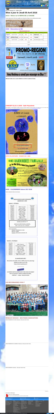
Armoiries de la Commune (9, 401)
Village (12, 5)
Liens (36, 5)
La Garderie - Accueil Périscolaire (23, 406)
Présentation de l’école (23, 401)
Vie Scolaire (20, 5)
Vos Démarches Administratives (17, 412)
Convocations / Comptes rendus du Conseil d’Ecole (24, 407)
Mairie (16, 5)
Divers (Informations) (15, 411)
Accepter (48, 413)
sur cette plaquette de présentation (36, 108)
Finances (14, 406)
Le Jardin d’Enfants (38, 404)
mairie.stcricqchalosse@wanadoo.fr (26, 398)
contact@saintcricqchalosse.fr (26, 399)
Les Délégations (15, 404)
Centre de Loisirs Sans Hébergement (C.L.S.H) (24, 403)
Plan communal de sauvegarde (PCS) (38, 406)
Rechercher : (40, 0)
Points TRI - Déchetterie (38, 403)
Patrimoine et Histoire (8, 403)
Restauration (29, 403)
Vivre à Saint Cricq (26, 5)
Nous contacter (37, 398)
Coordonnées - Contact (16, 401)
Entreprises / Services (30, 404)
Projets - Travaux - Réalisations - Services (16, 407)
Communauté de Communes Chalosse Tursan (16, 408)
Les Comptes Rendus (15, 405)
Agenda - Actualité (30, 401)
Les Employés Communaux (16, 409)
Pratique (32, 5)
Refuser (51, 413)
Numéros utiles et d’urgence (39, 401)
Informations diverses (23, 408)
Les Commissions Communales (17, 403)
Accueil (8, 5)
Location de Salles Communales (15, 410)
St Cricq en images (8, 404)
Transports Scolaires (23, 404)
